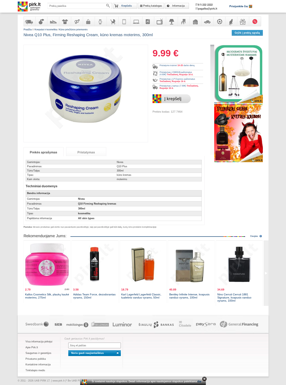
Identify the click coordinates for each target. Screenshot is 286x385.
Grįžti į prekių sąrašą (247, 32)
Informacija (178, 5)
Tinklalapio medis (35, 370)
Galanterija (88, 21)
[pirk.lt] (85, 382)
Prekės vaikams (112, 21)
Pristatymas (86, 152)
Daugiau (254, 236)
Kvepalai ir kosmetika (41, 21)
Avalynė (53, 21)
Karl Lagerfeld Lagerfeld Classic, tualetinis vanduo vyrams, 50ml (141, 296)
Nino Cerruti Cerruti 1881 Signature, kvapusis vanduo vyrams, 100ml (234, 297)
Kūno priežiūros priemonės (73, 29)
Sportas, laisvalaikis (219, 21)
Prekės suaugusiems (76, 21)
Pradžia (28, 29)
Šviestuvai (171, 21)
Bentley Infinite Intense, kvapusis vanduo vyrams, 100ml (189, 296)
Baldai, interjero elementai (183, 21)
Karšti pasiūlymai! (256, 21)
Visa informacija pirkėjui (38, 341)
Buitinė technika (148, 21)
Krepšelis (126, 5)
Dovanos (243, 21)
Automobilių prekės (207, 21)
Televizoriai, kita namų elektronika (160, 21)
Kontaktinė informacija (38, 364)
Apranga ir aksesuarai (65, 21)
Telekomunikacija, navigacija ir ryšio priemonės (124, 21)
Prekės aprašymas (43, 152)
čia (199, 381)
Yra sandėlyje (29, 21)
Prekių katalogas (152, 5)
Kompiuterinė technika (136, 21)
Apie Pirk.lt (31, 347)
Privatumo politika (35, 358)
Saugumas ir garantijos (38, 353)
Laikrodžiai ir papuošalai (100, 21)
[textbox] (79, 6)
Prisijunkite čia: (239, 6)
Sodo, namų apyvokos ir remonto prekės (195, 21)
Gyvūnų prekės (231, 21)
